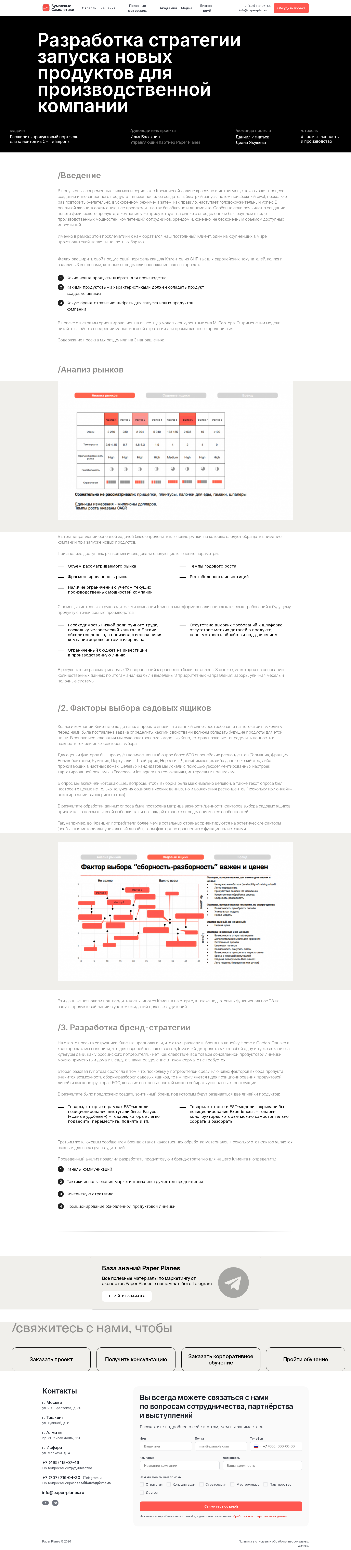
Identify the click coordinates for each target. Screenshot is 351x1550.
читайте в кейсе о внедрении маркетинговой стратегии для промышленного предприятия (145, 328)
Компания (147, 1457)
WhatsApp (91, 1483)
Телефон (256, 1438)
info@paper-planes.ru (255, 10)
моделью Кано (176, 737)
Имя (143, 1438)
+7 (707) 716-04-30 (61, 1477)
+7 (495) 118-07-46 (257, 6)
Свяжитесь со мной (221, 1506)
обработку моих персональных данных (260, 1516)
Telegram (91, 1478)
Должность (231, 1457)
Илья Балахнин (145, 137)
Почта (199, 1438)
